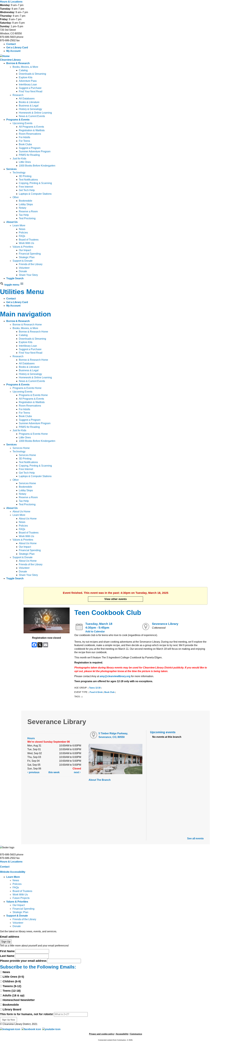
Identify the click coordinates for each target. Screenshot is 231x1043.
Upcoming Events (22, 123)
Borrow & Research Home (27, 324)
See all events (195, 838)
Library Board (12, 1009)
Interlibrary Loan (28, 84)
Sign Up (5, 941)
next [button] (77, 772)
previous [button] (33, 772)
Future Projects (21, 898)
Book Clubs (25, 144)
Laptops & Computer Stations (35, 193)
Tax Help (24, 215)
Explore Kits (25, 77)
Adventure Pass (28, 81)
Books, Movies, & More (25, 67)
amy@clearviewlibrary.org (115, 676)
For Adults (24, 137)
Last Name (7, 955)
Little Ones (25, 162)
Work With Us (26, 243)
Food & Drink (96, 692)
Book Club (109, 692)
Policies (23, 232)
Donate (23, 271)
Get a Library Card (17, 47)
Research (18, 95)
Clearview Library (10, 59)
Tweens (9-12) (12, 986)
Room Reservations (30, 133)
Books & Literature (29, 102)
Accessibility (122, 1034)
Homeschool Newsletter (19, 1000)
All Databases (27, 98)
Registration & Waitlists (32, 130)
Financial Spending (30, 253)
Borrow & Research (18, 63)
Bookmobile (25, 200)
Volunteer (24, 267)
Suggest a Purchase (30, 88)
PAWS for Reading (29, 155)
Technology (19, 172)
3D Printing (25, 176)
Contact (11, 44)
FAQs (22, 236)
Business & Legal (28, 105)
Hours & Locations (11, 1)
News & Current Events (32, 116)
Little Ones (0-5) (13, 976)
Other (16, 197)
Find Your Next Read (30, 91)
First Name (7, 951)
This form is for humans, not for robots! (26, 1014)
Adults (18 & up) (13, 995)
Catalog (23, 70)
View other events (115, 599)
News (22, 229)
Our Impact (25, 250)
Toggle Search (15, 278)
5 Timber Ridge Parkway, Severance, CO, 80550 (113, 735)
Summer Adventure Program (34, 151)
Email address (9, 936)
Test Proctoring (27, 218)
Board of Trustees (28, 239)
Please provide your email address (23, 960)
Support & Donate (23, 260)
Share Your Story (28, 275)
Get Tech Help (27, 190)
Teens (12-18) (12, 990)
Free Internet (26, 186)
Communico (136, 1034)
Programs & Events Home (27, 388)
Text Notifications (28, 179)
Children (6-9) (12, 981)
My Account (13, 51)
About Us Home (21, 511)
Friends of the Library (30, 264)
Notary (22, 207)
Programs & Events (18, 119)
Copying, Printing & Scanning (35, 183)
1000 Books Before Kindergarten (37, 165)
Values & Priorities (23, 246)
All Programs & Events (31, 126)
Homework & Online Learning (35, 112)
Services (11, 169)
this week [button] (54, 772)
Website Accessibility (12, 872)
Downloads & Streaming (32, 73)
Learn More (19, 225)
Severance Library (165, 623)
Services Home (21, 448)
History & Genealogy (30, 109)
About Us (12, 222)
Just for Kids (19, 158)
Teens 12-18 (94, 688)
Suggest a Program (29, 148)
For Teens (24, 141)
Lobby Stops (26, 204)
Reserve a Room (28, 211)
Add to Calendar (95, 631)
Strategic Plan (27, 257)
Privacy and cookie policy (101, 1034)
